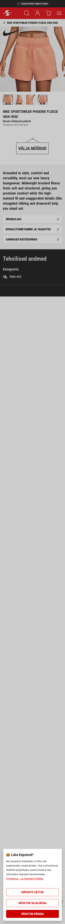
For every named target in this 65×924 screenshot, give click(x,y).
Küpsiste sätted (32, 892)
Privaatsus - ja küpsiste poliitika (24, 878)
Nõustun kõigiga (32, 914)
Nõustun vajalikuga (33, 903)
